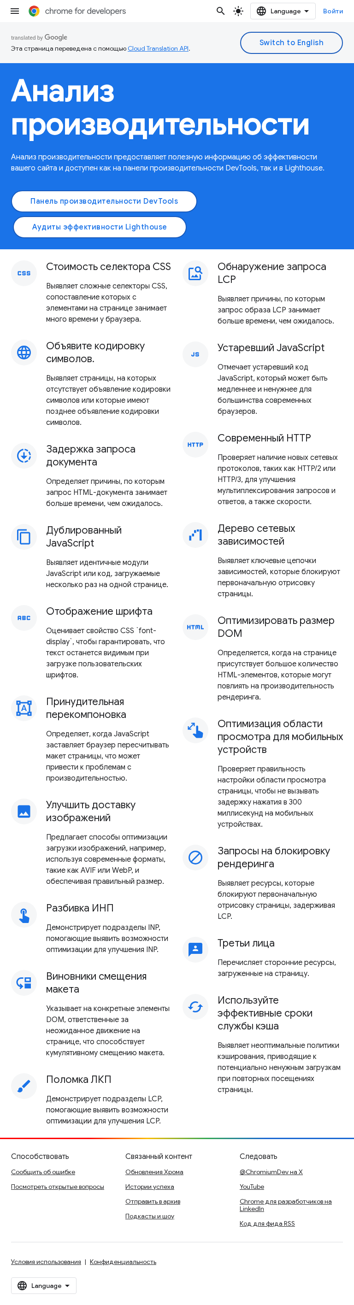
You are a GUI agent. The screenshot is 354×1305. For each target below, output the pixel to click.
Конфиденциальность (123, 1261)
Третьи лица (246, 943)
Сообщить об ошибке (43, 1172)
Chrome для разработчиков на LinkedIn (286, 1205)
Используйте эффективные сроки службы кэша (265, 1013)
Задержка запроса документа (91, 455)
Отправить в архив (152, 1201)
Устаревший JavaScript (271, 347)
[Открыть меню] (15, 11)
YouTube (252, 1186)
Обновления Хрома (154, 1172)
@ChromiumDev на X (271, 1172)
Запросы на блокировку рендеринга (274, 857)
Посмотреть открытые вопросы (57, 1186)
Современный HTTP (264, 438)
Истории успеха (149, 1186)
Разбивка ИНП (80, 908)
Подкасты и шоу (149, 1216)
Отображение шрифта (99, 611)
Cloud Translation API (158, 48)
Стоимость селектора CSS (108, 266)
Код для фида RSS (267, 1223)
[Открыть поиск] (220, 11)
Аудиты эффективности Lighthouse (99, 227)
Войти (333, 11)
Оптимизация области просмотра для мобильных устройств (280, 736)
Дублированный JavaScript (84, 536)
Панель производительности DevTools (104, 201)
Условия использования (46, 1261)
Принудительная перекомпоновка (86, 708)
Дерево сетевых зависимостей (256, 534)
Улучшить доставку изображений (91, 811)
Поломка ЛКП (79, 1079)
